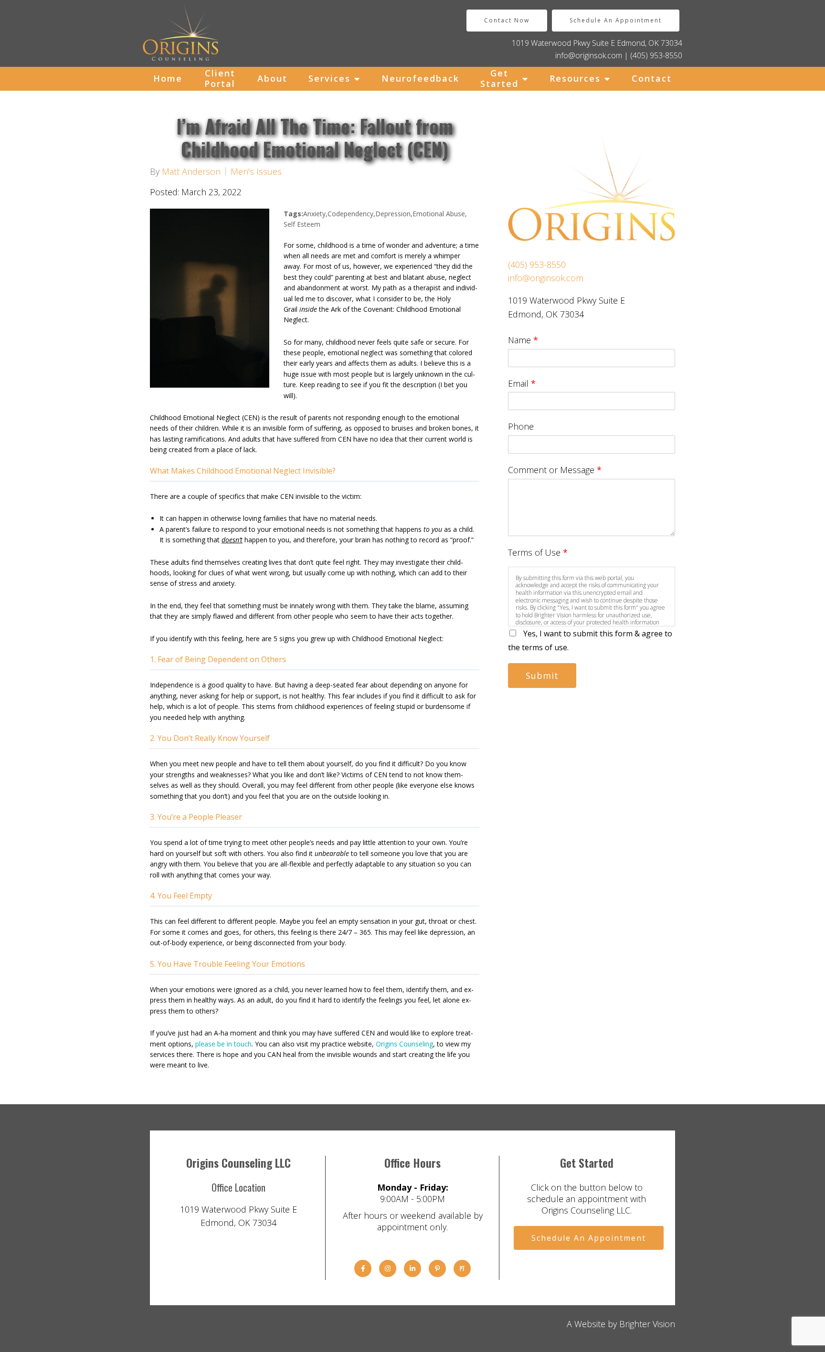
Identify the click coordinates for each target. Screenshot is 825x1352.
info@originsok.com (588, 55)
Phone (521, 426)
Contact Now (506, 20)
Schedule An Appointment (616, 20)
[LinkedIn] (412, 1268)
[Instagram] (387, 1268)
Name (523, 340)
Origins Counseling (404, 1043)
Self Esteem (302, 224)
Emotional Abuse (438, 213)
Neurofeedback (420, 78)
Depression (393, 213)
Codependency (350, 213)
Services (329, 78)
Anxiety (314, 213)
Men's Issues (256, 171)
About (272, 78)
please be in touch (223, 1043)
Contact (652, 78)
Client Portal (219, 78)
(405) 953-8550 (656, 55)
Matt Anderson (191, 171)
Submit (542, 675)
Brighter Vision (647, 1324)
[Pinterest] (437, 1268)
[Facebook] (362, 1268)
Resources (575, 78)
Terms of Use (538, 552)
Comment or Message (555, 469)
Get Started (499, 78)
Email (522, 383)
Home (167, 78)
